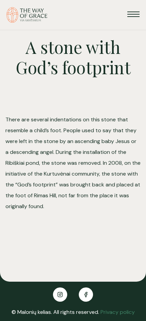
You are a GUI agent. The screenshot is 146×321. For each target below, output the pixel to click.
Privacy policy (118, 312)
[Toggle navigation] (134, 15)
